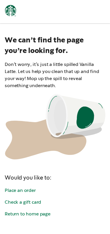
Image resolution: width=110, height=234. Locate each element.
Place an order (20, 190)
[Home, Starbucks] (10, 12)
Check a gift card (23, 202)
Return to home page (27, 214)
